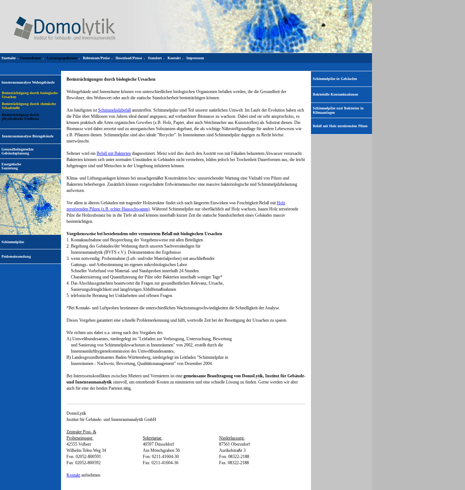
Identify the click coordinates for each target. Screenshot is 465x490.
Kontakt (73, 475)
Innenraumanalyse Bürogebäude (27, 136)
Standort (155, 58)
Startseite (8, 58)
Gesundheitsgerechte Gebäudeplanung (17, 151)
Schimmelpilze (12, 242)
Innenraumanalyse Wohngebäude (27, 82)
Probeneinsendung (16, 256)
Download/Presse (129, 58)
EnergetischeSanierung (11, 166)
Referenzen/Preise (96, 58)
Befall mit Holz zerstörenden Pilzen (340, 126)
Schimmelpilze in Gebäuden (335, 79)
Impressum (195, 58)
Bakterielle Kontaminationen (335, 94)
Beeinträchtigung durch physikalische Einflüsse (20, 117)
